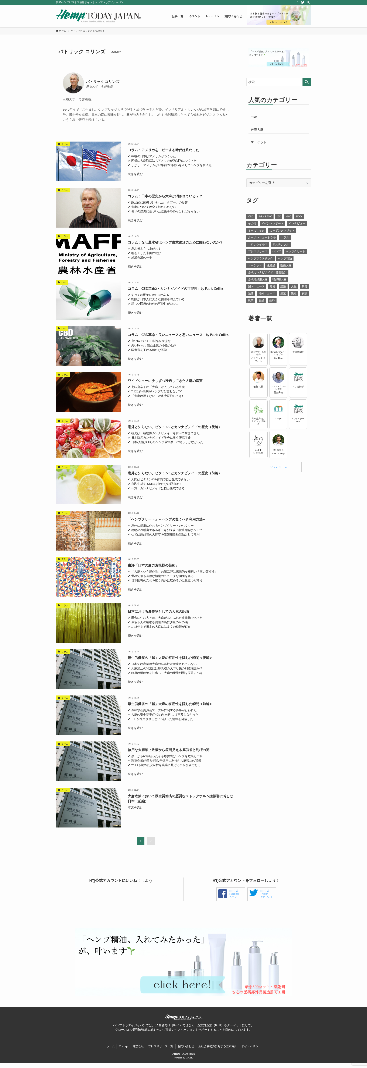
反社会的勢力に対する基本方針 (217, 1046)
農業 (251, 300)
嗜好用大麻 (279, 279)
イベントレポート (272, 223)
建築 (283, 286)
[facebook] (297, 2)
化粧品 (271, 265)
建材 (272, 286)
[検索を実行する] (306, 82)
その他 (252, 223)
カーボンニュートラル (262, 237)
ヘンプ (276, 251)
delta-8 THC (265, 216)
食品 (261, 300)
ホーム (110, 1046)
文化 (293, 286)
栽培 (304, 286)
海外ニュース (267, 293)
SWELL (189, 1057)
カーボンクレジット (282, 230)
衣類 (304, 293)
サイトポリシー (251, 1046)
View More (279, 467)
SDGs (299, 216)
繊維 (293, 293)
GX (279, 216)
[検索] (308, 2)
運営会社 (138, 1046)
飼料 (272, 300)
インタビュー (297, 223)
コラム (285, 237)
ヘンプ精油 (285, 258)
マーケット (259, 142)
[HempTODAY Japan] (98, 16)
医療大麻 (257, 129)
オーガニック (256, 230)
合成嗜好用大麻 (257, 279)
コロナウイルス (257, 244)
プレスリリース (257, 251)
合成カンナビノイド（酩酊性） (267, 272)
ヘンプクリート (295, 251)
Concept (123, 1046)
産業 (283, 293)
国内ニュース (256, 286)
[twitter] (302, 2)
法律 (251, 293)
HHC (288, 216)
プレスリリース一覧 (160, 1046)
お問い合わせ (186, 1046)
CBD (254, 117)
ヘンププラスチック (260, 258)
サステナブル (280, 244)
